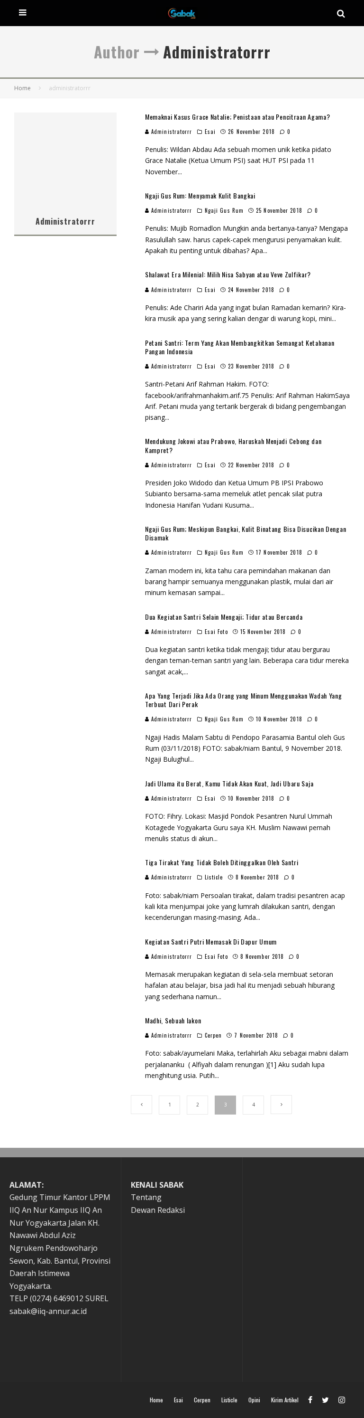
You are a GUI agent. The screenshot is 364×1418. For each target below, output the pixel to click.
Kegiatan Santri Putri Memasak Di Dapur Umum (211, 941)
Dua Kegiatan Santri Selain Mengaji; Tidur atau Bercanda (224, 617)
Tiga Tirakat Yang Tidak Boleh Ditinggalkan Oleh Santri (222, 862)
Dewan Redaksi (158, 1210)
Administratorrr (170, 131)
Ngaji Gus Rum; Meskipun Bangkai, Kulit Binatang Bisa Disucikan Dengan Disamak (245, 533)
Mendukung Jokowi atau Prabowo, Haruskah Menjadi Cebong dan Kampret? (233, 445)
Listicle (214, 877)
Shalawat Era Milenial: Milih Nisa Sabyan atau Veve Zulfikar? (228, 274)
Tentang (146, 1197)
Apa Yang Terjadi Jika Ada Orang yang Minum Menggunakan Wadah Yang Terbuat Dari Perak (243, 699)
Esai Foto (216, 631)
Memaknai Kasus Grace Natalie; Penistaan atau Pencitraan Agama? (237, 117)
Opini (254, 1400)
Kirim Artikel (285, 1400)
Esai (210, 131)
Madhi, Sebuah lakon (173, 1020)
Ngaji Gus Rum (224, 210)
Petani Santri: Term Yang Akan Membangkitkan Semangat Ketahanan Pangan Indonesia (239, 347)
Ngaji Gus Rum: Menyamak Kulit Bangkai (200, 195)
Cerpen (213, 1035)
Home (156, 1400)
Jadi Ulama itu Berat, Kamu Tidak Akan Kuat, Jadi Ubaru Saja (229, 783)
